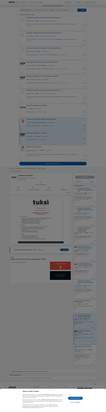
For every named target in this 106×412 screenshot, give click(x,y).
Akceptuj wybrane (75, 402)
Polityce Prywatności (29, 402)
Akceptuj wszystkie (75, 398)
